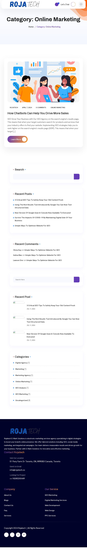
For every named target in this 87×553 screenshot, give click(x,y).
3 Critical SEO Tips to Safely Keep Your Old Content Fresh (39, 200)
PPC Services (50, 515)
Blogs (6, 500)
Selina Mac (17, 255)
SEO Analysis (20, 388)
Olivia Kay (17, 250)
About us (7, 495)
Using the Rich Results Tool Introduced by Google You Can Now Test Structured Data (43, 206)
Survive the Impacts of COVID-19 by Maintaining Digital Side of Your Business (43, 219)
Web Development (52, 505)
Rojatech (14, 107)
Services (7, 515)
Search (19, 169)
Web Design (50, 510)
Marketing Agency (22, 375)
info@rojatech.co (17, 470)
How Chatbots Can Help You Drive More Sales (38, 113)
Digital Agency (21, 363)
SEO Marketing (21, 394)
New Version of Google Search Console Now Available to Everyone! (43, 213)
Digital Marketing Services (56, 500)
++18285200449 (17, 478)
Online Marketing (58, 107)
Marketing (19, 369)
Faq (5, 510)
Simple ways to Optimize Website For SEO (32, 225)
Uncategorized (21, 400)
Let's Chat (65, 4)
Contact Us (8, 505)
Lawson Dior (18, 260)
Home (31, 27)
